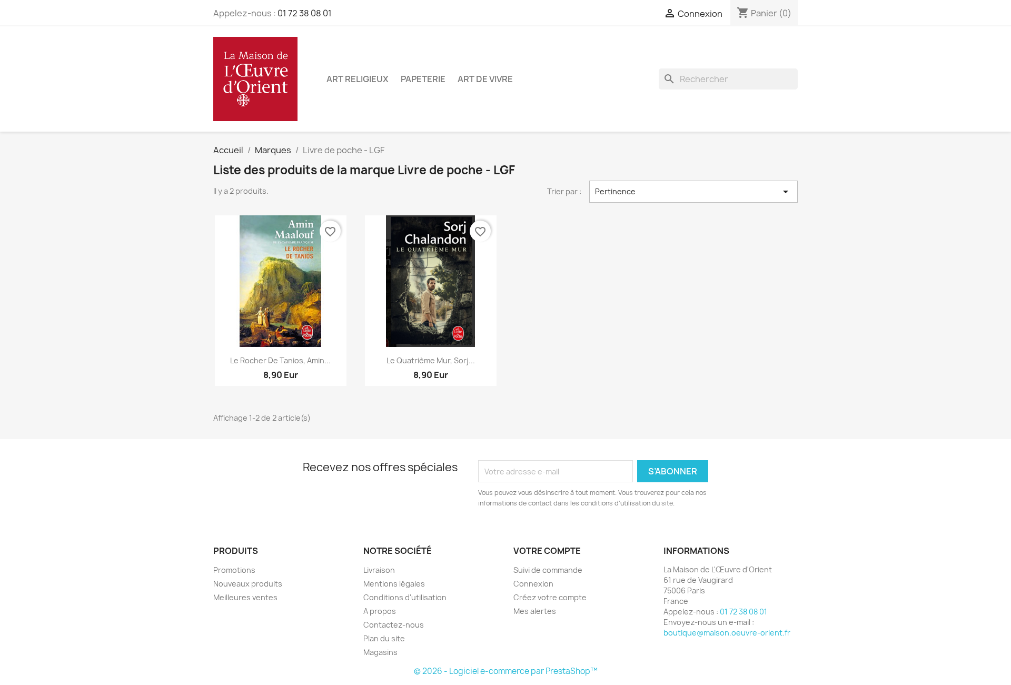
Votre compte (547, 551)
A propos (379, 611)
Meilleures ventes (245, 597)
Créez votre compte (550, 597)
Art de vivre (485, 79)
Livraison (379, 570)
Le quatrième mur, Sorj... (430, 360)
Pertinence (693, 191)
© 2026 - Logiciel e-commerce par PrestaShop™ (506, 671)
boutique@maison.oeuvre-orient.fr (726, 633)
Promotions (234, 570)
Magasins (380, 652)
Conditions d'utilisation (405, 597)
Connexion (533, 584)
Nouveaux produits (247, 584)
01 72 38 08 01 (304, 13)
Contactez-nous (393, 625)
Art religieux (357, 79)
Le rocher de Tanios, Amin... (280, 360)
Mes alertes (534, 611)
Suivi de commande (547, 570)
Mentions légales (394, 584)
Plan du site (384, 638)
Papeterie (423, 79)
